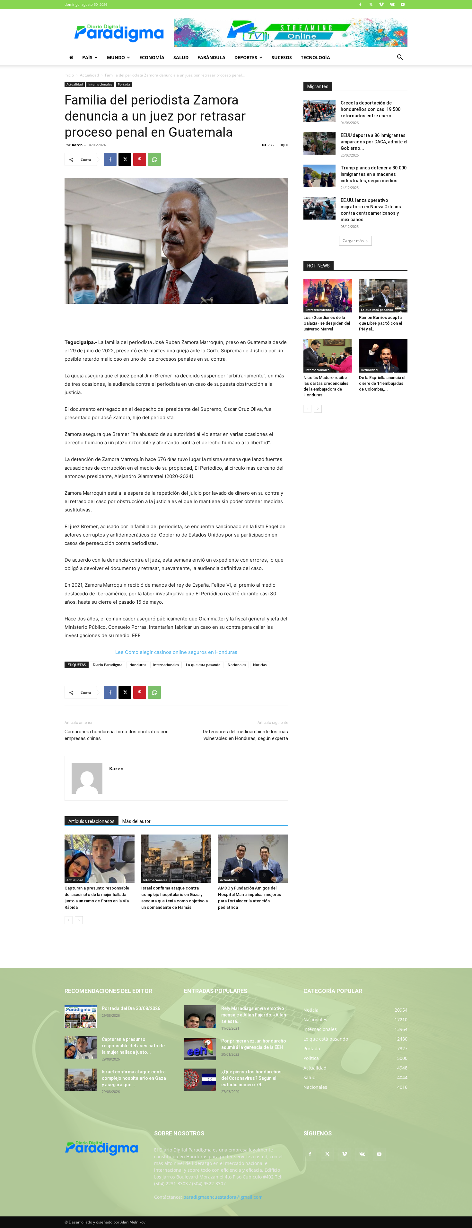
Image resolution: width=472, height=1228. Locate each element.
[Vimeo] (381, 4)
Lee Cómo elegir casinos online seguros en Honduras (176, 652)
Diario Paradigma (107, 664)
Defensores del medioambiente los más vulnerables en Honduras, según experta (245, 735)
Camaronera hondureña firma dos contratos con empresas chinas (117, 735)
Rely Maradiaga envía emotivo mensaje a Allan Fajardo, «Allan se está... (253, 1015)
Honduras (137, 664)
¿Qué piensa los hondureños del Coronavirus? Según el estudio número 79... (251, 1078)
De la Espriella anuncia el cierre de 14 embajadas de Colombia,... (382, 383)
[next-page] (79, 920)
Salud (180, 57)
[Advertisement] (176, 321)
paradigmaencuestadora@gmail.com (223, 1197)
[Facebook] (360, 4)
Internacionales (100, 84)
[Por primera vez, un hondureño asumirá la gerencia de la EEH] (200, 1049)
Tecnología (315, 57)
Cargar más (353, 240)
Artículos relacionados (91, 821)
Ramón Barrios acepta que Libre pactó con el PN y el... (380, 323)
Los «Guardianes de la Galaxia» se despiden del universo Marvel (326, 323)
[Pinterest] (139, 159)
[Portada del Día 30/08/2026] (81, 1016)
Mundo (116, 57)
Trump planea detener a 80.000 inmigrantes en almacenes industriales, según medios (373, 174)
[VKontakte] (392, 4)
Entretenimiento (318, 309)
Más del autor (136, 821)
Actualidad (89, 75)
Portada (124, 84)
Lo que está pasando (377, 309)
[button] (399, 58)
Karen (77, 144)
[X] (371, 4)
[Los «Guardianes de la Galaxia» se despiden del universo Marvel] (327, 295)
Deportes (245, 57)
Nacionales (237, 664)
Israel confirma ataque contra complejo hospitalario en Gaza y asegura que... (134, 1078)
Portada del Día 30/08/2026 (131, 1008)
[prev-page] (69, 920)
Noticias (260, 664)
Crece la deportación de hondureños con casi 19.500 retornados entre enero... (370, 109)
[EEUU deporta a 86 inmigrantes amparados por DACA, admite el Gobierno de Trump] (319, 143)
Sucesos (282, 57)
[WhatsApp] (154, 159)
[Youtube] (402, 4)
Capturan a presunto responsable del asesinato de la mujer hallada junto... (133, 1046)
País (87, 57)
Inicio (69, 75)
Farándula (211, 57)
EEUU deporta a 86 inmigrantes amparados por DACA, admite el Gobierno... (374, 142)
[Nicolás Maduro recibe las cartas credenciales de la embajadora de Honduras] (327, 356)
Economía (151, 57)
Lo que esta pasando (203, 664)
